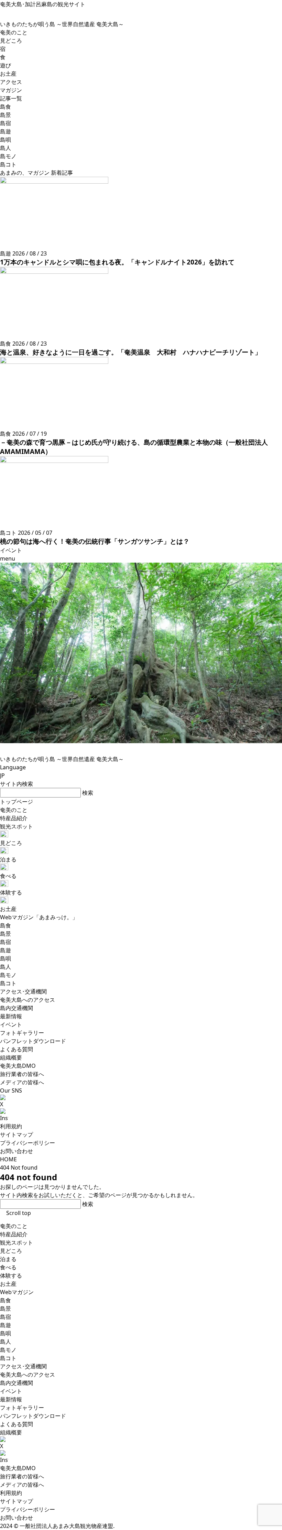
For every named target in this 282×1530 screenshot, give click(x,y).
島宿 (5, 1317)
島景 (5, 1308)
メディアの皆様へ (22, 1484)
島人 (5, 1341)
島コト (8, 1358)
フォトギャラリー (22, 1407)
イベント (11, 1391)
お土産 (8, 1284)
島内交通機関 (16, 1383)
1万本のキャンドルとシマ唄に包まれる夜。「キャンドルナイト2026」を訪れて (117, 262)
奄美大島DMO (18, 1468)
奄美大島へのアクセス (27, 1374)
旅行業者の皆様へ (22, 1476)
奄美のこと (14, 1226)
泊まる (8, 1259)
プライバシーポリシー (27, 1143)
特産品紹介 (14, 1234)
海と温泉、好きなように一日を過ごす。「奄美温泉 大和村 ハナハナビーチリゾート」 (130, 352)
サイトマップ (16, 1134)
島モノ (8, 1350)
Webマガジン (17, 1292)
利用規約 (11, 1126)
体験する (11, 1275)
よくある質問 (16, 1424)
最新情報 (11, 1399)
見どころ (11, 1251)
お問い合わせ (16, 1151)
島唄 (5, 1333)
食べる (8, 1267)
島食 (5, 1300)
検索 (87, 792)
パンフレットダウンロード (33, 1416)
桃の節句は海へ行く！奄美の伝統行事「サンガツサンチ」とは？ (94, 541)
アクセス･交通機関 (23, 1366)
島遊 (5, 1325)
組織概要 (11, 1432)
